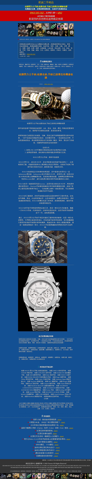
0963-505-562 (37, 12)
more (59, 420)
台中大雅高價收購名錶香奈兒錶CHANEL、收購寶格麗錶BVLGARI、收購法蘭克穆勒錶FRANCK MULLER (46, 413)
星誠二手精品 (46, 2)
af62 (60, 12)
